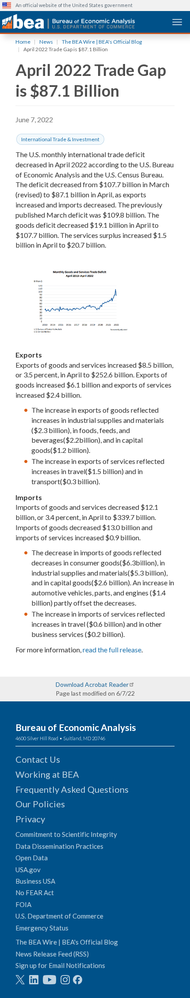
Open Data (31, 858)
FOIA (23, 904)
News (46, 41)
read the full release (112, 649)
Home (22, 41)
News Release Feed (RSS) (52, 954)
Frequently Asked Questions (72, 789)
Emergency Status (41, 928)
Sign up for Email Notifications (60, 965)
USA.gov (28, 870)
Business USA (35, 881)
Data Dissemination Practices (59, 846)
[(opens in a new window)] (20, 979)
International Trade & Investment (60, 139)
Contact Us (37, 759)
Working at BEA (47, 774)
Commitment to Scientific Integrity (66, 834)
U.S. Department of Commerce (59, 916)
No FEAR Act (34, 892)
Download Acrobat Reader (92, 684)
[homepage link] (68, 21)
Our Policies (40, 803)
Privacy (30, 818)
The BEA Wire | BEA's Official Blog (102, 41)
